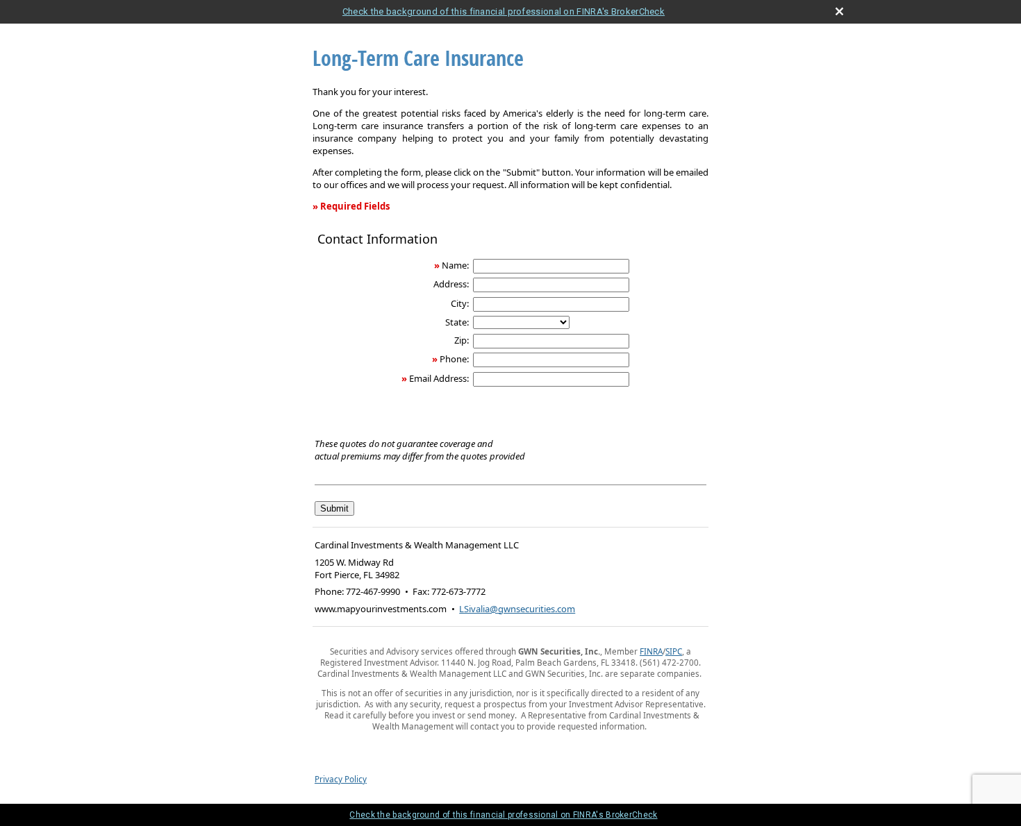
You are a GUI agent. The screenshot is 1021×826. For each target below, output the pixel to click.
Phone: (454, 359)
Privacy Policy (341, 778)
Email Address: (439, 378)
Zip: (461, 340)
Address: (451, 284)
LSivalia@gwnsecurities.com (517, 608)
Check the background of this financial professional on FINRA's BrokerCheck (503, 11)
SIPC (673, 651)
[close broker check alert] (839, 11)
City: (460, 303)
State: (457, 322)
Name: (455, 265)
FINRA (651, 651)
